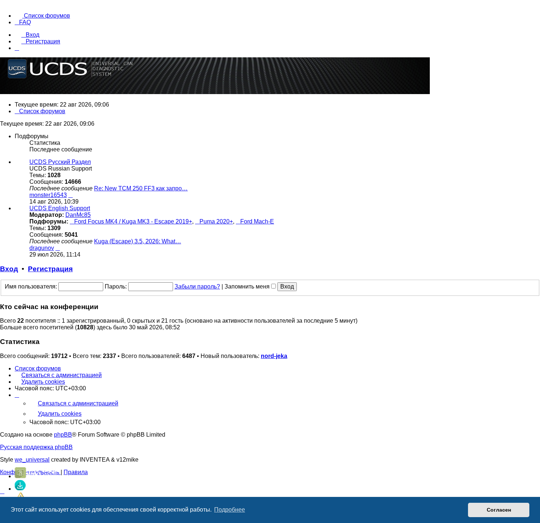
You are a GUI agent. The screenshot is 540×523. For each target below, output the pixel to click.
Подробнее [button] (229, 509)
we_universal (32, 459)
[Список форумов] (270, 262)
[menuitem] (42, 15)
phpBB (63, 434)
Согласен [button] (499, 510)
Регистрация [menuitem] (43, 41)
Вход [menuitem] (32, 35)
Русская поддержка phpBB (36, 447)
